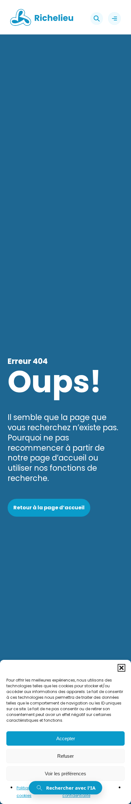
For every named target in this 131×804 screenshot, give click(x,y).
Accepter (65, 738)
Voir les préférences (65, 773)
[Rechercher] (96, 18)
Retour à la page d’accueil (49, 507)
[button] (121, 668)
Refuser (65, 756)
